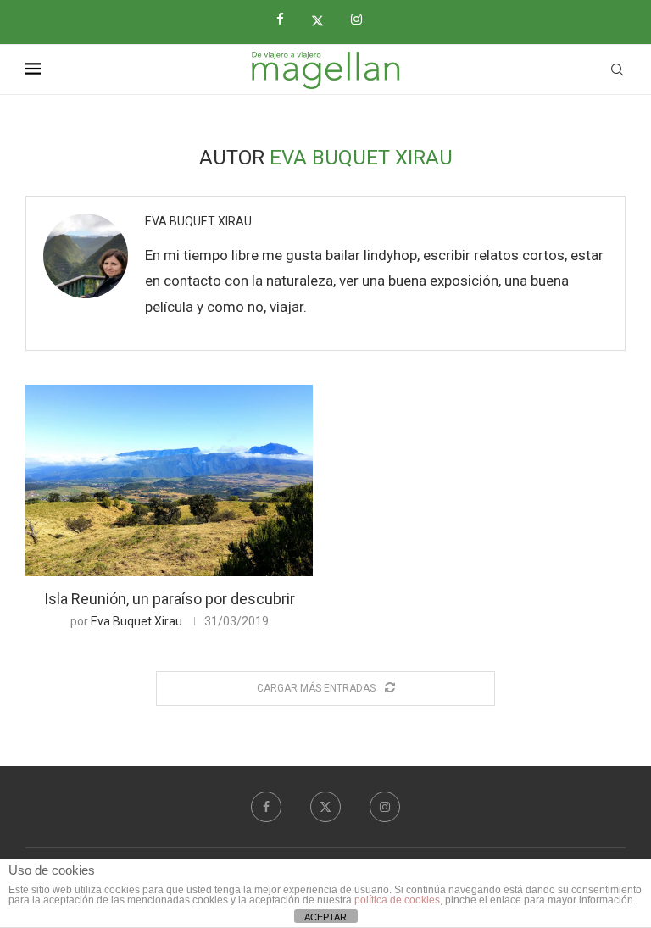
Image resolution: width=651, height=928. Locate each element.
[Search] (617, 69)
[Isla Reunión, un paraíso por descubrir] (169, 480)
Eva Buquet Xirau (198, 221)
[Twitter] (324, 20)
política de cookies (397, 900)
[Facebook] (286, 19)
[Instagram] (363, 19)
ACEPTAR (325, 917)
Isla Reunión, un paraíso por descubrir (169, 599)
